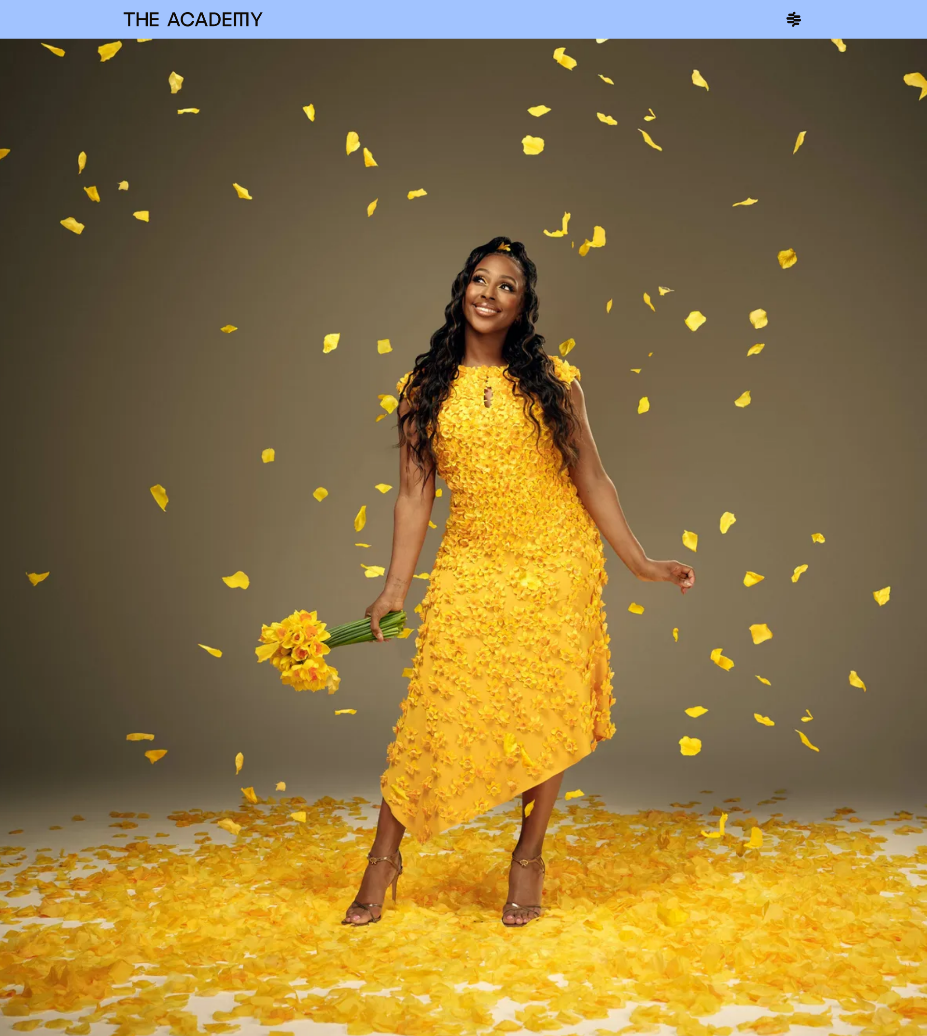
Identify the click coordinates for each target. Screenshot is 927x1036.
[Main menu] (793, 19)
